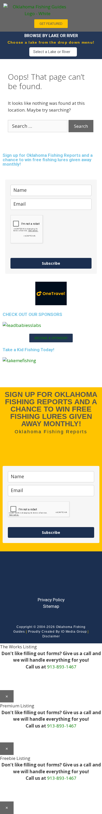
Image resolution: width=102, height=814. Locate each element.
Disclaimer (51, 636)
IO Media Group (74, 631)
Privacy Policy (51, 599)
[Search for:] (38, 126)
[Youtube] (51, 578)
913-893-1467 (61, 667)
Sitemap (51, 606)
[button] (86, 8)
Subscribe (51, 263)
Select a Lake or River (51, 51)
